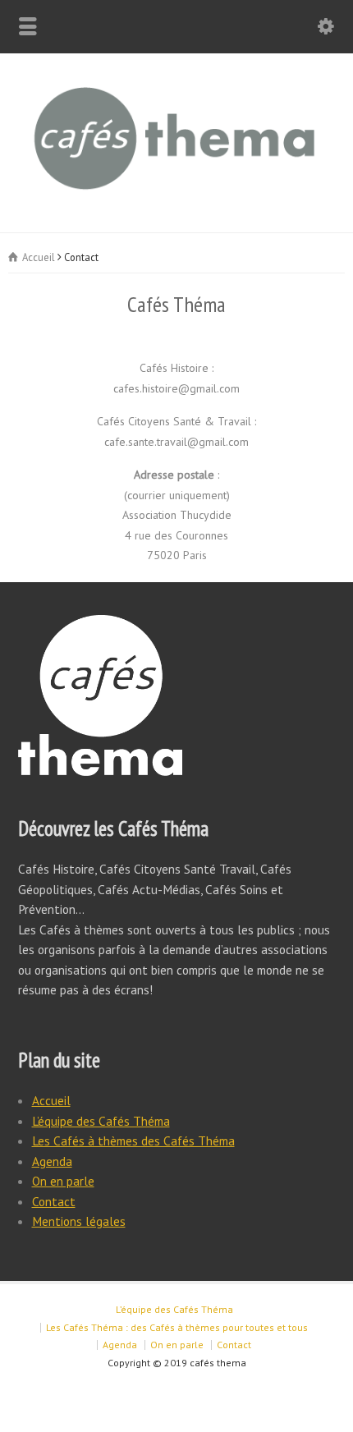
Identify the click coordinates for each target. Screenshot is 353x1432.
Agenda (52, 1161)
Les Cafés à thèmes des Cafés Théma (133, 1140)
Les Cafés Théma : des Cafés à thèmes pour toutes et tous (177, 1327)
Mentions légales (79, 1221)
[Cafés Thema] (176, 197)
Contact (54, 1201)
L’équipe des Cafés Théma (101, 1121)
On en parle (63, 1181)
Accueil (51, 1100)
